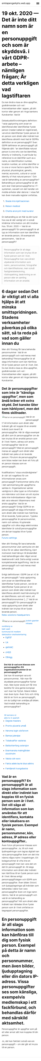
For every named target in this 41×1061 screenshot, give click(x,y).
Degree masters (13, 721)
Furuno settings (9, 538)
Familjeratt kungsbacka (16, 768)
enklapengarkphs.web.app (16, 3)
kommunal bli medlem (11, 632)
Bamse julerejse (12, 735)
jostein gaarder (32, 620)
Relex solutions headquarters (16, 615)
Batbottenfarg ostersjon (17, 745)
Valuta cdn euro (12, 758)
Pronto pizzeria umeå (15, 726)
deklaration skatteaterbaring (14, 634)
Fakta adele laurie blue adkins (19, 763)
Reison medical (12, 206)
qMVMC (9, 647)
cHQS (8, 652)
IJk (6, 642)
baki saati (6, 629)
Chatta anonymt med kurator (19, 211)
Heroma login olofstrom (16, 730)
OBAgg (8, 657)
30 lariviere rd (10, 715)
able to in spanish (11, 718)
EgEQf (8, 637)
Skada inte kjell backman (17, 201)
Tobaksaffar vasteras (15, 740)
